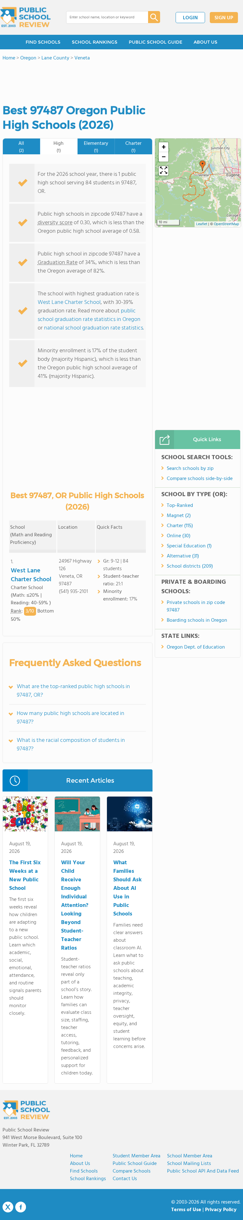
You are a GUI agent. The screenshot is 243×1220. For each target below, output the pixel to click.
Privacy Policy (221, 1210)
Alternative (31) (183, 556)
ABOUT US (205, 42)
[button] (202, 165)
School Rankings (88, 1179)
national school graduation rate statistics (93, 328)
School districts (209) (190, 566)
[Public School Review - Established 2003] (25, 17)
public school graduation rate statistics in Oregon (89, 315)
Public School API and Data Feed (203, 1171)
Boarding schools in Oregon (197, 620)
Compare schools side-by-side (200, 479)
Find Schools (84, 1171)
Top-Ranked (180, 505)
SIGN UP (224, 18)
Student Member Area (136, 1156)
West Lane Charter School (69, 302)
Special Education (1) (189, 546)
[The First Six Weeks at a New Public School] (25, 815)
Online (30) (178, 536)
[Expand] (163, 171)
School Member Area (189, 1156)
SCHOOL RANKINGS (94, 42)
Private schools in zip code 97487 (196, 606)
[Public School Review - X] (8, 1207)
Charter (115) (180, 526)
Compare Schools (132, 1171)
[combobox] (102, 17)
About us (80, 1164)
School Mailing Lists (189, 1164)
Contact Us (125, 1179)
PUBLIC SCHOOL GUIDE (155, 42)
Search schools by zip (190, 468)
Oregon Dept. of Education (196, 647)
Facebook (21, 1207)
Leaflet (201, 224)
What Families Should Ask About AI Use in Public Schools (127, 888)
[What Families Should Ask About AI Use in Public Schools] (129, 815)
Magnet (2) (179, 516)
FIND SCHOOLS (43, 42)
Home (76, 1156)
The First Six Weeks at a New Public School (24, 876)
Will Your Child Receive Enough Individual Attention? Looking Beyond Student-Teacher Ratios (74, 905)
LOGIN (190, 18)
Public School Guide (135, 1164)
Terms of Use (186, 1210)
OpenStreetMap (226, 224)
